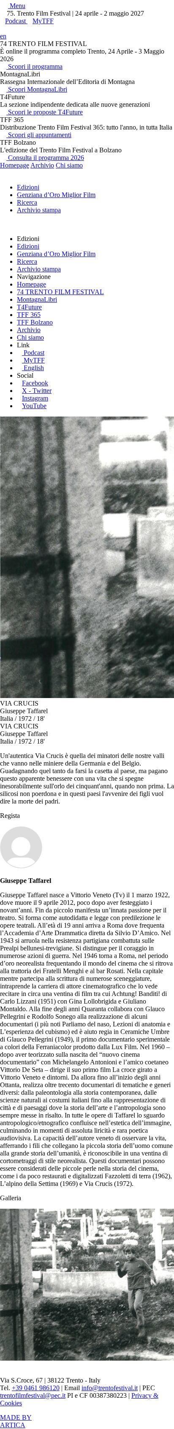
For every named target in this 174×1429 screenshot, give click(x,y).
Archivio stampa (39, 210)
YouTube (34, 405)
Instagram (35, 398)
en (3, 36)
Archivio (42, 165)
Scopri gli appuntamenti (38, 134)
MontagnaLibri (37, 299)
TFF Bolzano (35, 322)
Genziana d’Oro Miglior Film (56, 194)
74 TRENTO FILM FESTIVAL (60, 291)
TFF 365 (29, 314)
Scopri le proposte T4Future (44, 112)
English (34, 367)
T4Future (29, 307)
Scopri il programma (34, 66)
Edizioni (28, 187)
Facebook (35, 383)
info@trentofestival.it (110, 1387)
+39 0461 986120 (36, 1387)
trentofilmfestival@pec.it (32, 1395)
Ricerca (27, 202)
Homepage (14, 165)
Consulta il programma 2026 (45, 157)
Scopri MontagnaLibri (36, 89)
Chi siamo (69, 165)
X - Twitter (37, 390)
